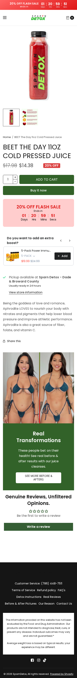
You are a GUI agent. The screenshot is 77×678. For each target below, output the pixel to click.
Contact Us (64, 604)
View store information (25, 292)
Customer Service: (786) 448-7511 (38, 583)
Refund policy (46, 590)
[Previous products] (61, 240)
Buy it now (38, 190)
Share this (14, 341)
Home (7, 137)
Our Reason (46, 604)
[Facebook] (32, 660)
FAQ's (61, 590)
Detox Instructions (28, 597)
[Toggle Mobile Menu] (7, 17)
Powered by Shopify (61, 674)
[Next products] (69, 240)
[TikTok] (45, 660)
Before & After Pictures (21, 604)
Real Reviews (52, 597)
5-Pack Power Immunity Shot (36, 251)
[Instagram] (38, 660)
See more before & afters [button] (38, 477)
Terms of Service (23, 590)
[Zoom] (38, 66)
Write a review (38, 526)
